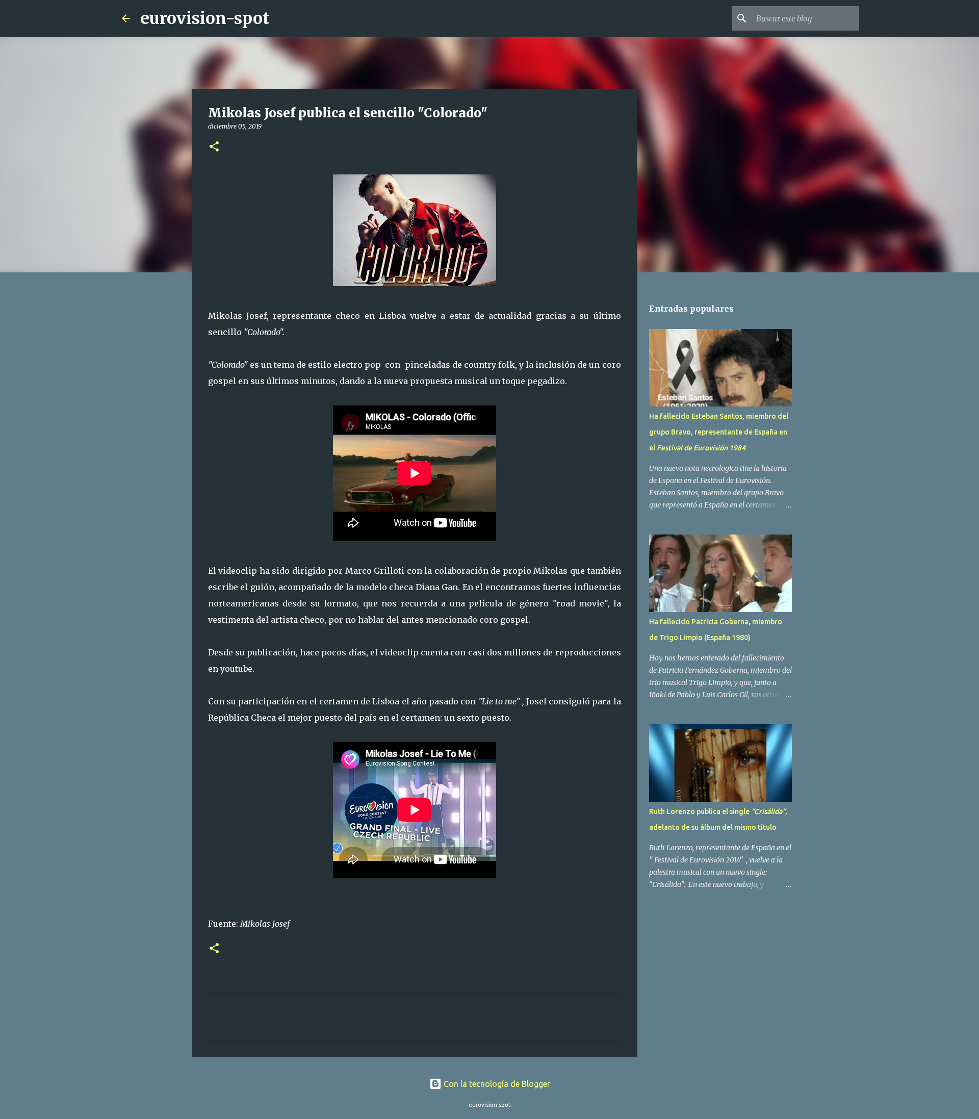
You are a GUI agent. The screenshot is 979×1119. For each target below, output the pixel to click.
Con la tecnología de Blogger (496, 1083)
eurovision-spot (204, 18)
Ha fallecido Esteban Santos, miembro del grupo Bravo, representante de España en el (718, 432)
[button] (214, 147)
